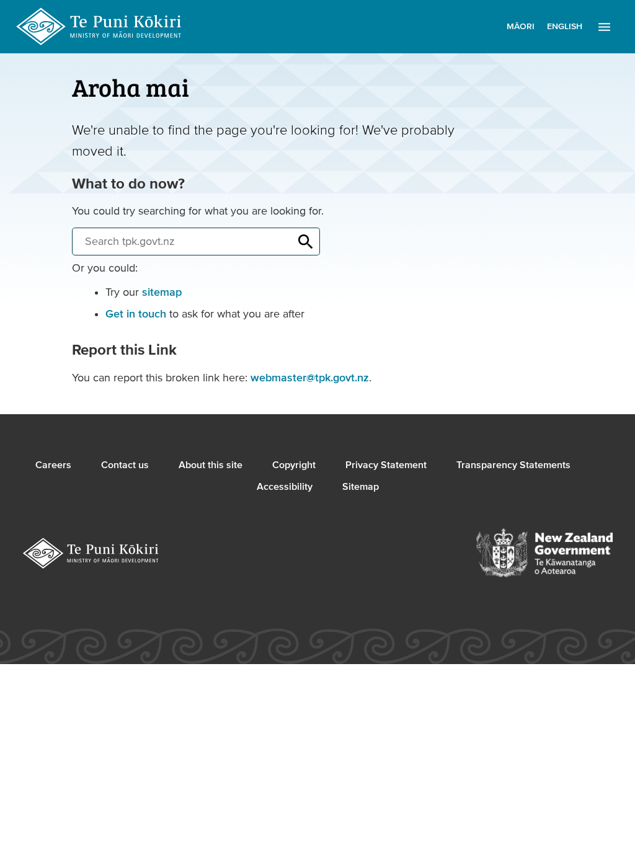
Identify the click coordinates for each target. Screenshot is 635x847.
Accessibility (285, 487)
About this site (210, 465)
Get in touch (135, 314)
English (564, 27)
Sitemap (360, 487)
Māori (521, 27)
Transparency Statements (513, 465)
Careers (53, 465)
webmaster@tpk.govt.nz (310, 377)
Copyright (294, 465)
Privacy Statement (386, 465)
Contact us (125, 465)
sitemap (162, 292)
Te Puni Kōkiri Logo (99, 26)
